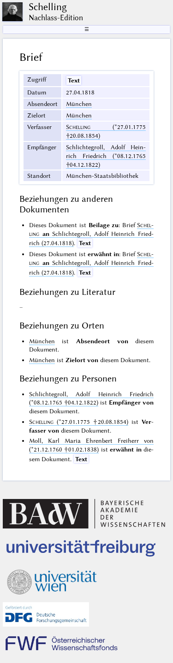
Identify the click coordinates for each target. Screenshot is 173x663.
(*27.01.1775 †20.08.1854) (78, 421)
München (79, 103)
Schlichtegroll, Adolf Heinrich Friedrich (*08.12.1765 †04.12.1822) (106, 155)
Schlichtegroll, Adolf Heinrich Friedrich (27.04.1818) (91, 234)
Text (74, 80)
